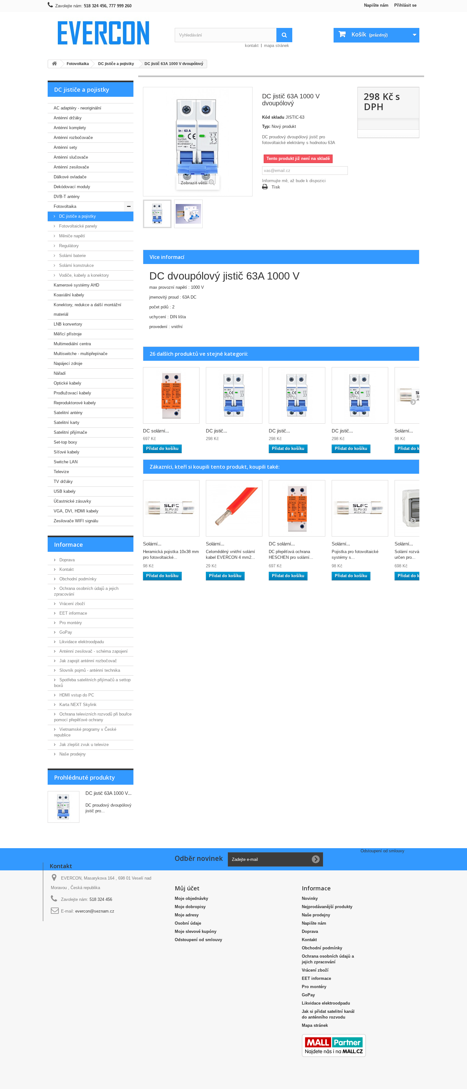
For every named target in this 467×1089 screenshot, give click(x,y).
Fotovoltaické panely (77, 226)
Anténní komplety (70, 127)
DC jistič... (216, 430)
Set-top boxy (65, 442)
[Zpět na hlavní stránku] (54, 64)
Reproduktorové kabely (75, 402)
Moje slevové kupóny (195, 931)
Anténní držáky (68, 118)
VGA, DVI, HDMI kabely (76, 511)
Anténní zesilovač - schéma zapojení (93, 651)
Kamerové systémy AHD (76, 285)
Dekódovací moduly (72, 186)
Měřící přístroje (68, 334)
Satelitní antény (68, 412)
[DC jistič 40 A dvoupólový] (360, 395)
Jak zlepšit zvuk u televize (83, 744)
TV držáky (63, 481)
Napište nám (376, 5)
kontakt (252, 45)
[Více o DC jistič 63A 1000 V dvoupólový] (63, 807)
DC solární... (156, 430)
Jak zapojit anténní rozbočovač (87, 660)
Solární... (404, 430)
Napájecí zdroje (68, 363)
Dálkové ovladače (70, 177)
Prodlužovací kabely (72, 393)
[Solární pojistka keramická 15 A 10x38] (360, 508)
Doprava (66, 560)
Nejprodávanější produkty (327, 906)
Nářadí (60, 373)
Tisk (276, 187)
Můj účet (187, 888)
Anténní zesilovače (71, 167)
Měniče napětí (71, 236)
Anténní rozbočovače (73, 137)
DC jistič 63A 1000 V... (108, 793)
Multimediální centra (72, 343)
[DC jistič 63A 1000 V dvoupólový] (157, 214)
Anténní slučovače (71, 157)
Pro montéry (70, 622)
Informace (68, 544)
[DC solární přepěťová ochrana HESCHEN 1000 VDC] (171, 395)
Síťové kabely (66, 452)
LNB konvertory (68, 324)
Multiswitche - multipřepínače (80, 353)
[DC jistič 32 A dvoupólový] (297, 395)
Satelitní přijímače (70, 432)
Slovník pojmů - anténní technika (89, 670)
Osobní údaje (188, 923)
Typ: (266, 126)
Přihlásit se (405, 5)
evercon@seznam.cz (94, 911)
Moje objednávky (191, 898)
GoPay (65, 632)
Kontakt (66, 569)
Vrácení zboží (71, 603)
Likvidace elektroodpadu (81, 641)
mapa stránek (276, 45)
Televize (61, 471)
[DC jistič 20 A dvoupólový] (234, 395)
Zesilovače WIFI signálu (76, 520)
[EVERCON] (106, 32)
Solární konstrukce (76, 265)
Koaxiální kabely (69, 295)
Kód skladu (273, 117)
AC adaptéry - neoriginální (77, 108)
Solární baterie (72, 255)
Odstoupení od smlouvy (198, 939)
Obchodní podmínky (77, 579)
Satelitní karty (66, 422)
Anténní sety (65, 147)
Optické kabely (67, 383)
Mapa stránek (315, 1025)
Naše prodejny (72, 754)
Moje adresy (187, 915)
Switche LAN (66, 461)
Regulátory (68, 245)
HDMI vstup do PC (76, 695)
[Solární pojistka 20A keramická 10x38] (171, 508)
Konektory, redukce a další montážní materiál (87, 309)
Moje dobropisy (190, 906)
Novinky (310, 898)
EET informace (72, 613)
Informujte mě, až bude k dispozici (294, 180)
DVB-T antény (67, 196)
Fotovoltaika (65, 206)
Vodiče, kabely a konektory (83, 275)
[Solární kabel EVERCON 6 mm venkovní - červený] (234, 508)
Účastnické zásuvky (72, 501)
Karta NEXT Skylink (77, 704)
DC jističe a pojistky (77, 216)
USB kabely (65, 491)
